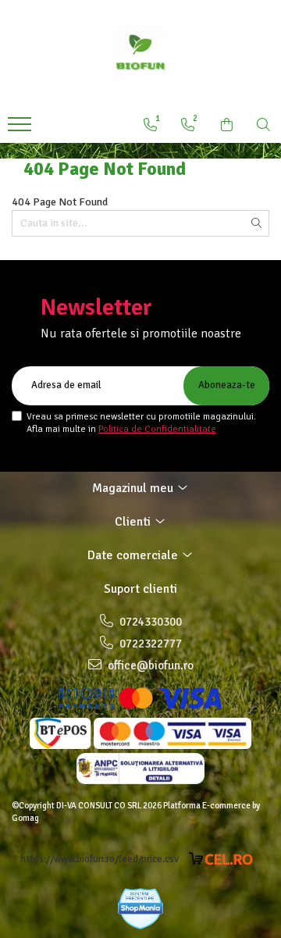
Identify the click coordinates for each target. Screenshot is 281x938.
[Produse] (21, 129)
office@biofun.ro (149, 665)
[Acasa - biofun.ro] (140, 54)
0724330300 (149, 622)
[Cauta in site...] (263, 125)
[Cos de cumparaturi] (227, 125)
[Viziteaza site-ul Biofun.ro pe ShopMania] (140, 908)
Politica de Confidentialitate (157, 429)
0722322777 (149, 644)
